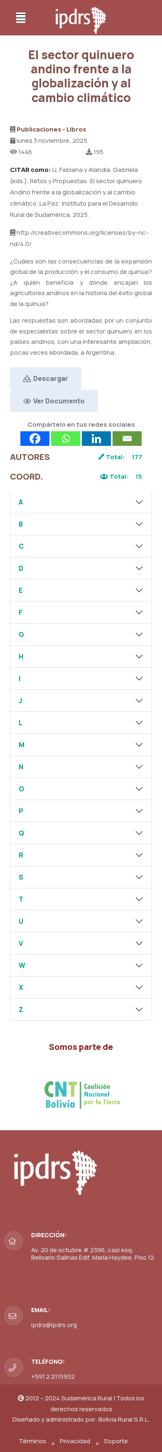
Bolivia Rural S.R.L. (124, 1419)
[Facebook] (34, 438)
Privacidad (75, 1441)
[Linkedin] (96, 438)
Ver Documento (58, 400)
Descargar (50, 378)
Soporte (116, 1441)
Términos (32, 1441)
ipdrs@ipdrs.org (54, 1324)
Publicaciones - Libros (51, 129)
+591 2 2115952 (53, 1376)
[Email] (127, 438)
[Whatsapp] (65, 438)
